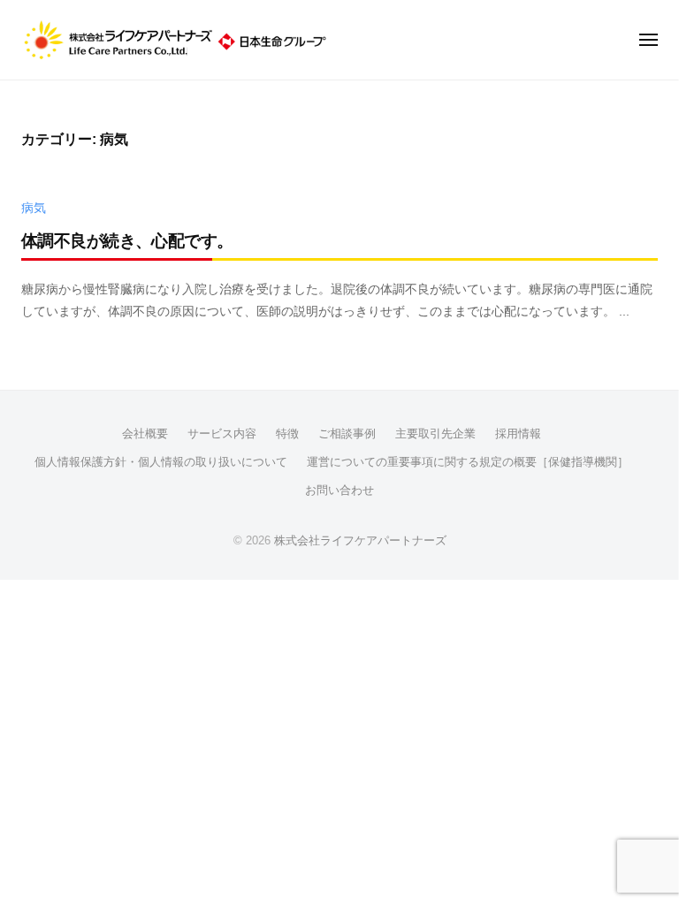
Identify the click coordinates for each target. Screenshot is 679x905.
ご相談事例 (347, 433)
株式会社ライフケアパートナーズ (360, 540)
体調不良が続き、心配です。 (127, 241)
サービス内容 (221, 433)
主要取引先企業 (435, 433)
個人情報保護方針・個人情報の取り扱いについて (160, 461)
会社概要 (145, 433)
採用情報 (518, 433)
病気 (33, 208)
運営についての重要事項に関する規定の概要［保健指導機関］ (468, 461)
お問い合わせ (339, 490)
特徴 (287, 433)
